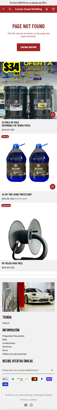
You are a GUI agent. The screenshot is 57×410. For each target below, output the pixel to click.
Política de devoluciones (14, 354)
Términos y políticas (28, 400)
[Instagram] (31, 405)
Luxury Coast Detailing (22, 395)
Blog (4, 339)
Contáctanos (8, 343)
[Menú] (3, 9)
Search (5, 323)
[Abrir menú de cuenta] (46, 9)
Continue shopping (28, 47)
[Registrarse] (52, 370)
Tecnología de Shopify (42, 395)
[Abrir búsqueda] (10, 9)
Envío (5, 350)
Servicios (6, 346)
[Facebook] (26, 405)
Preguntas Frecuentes (13, 336)
